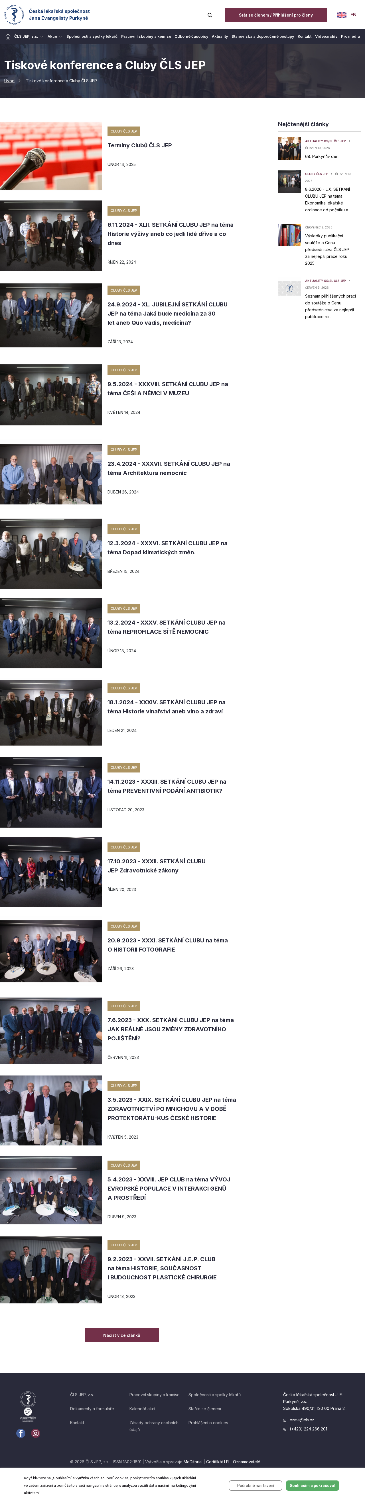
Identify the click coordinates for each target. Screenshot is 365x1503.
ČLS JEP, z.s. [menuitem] (26, 36)
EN (352, 14)
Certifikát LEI (217, 1461)
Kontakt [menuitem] (304, 36)
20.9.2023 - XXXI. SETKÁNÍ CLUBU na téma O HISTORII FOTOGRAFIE (168, 945)
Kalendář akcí (142, 1408)
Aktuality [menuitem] (220, 36)
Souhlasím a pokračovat (313, 1485)
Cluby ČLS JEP (124, 131)
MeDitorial (193, 1461)
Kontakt (77, 1422)
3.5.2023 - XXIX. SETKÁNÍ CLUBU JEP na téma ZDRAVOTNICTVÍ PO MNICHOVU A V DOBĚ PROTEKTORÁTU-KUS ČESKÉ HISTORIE (172, 1108)
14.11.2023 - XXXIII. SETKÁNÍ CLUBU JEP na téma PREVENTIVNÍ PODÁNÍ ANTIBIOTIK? (167, 786)
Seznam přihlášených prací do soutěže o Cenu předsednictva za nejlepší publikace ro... (330, 306)
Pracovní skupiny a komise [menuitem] (146, 36)
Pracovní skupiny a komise (154, 1394)
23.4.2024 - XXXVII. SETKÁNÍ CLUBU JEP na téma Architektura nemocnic (169, 468)
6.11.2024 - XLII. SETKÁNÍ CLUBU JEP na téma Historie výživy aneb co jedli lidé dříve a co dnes (171, 233)
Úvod (9, 80)
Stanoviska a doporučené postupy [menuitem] (263, 36)
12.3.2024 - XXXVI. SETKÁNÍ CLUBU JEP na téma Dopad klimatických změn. (168, 548)
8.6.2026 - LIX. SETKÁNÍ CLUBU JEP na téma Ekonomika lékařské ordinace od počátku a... (328, 199)
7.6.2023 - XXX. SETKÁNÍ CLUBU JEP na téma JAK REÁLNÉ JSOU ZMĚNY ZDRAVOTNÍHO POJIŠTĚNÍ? (171, 1029)
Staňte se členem (204, 1408)
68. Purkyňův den (321, 156)
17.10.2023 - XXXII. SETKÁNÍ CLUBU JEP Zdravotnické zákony (157, 866)
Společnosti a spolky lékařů (214, 1394)
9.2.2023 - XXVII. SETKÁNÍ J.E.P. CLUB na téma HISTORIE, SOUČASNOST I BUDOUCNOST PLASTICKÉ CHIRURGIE (162, 1268)
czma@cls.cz (301, 1419)
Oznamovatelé (246, 1461)
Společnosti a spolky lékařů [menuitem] (91, 36)
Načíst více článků (121, 1335)
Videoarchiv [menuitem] (326, 36)
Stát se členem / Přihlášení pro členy (276, 15)
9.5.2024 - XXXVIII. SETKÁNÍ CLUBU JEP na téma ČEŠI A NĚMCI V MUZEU (168, 389)
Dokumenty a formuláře (92, 1408)
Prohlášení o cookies (208, 1422)
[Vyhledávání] (209, 14)
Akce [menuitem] (52, 36)
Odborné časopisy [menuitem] (191, 36)
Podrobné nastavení (255, 1485)
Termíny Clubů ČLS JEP (140, 145)
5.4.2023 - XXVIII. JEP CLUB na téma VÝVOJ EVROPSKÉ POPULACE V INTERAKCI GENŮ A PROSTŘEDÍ (169, 1188)
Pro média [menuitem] (350, 36)
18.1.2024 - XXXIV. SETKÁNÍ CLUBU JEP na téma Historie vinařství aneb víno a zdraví (167, 707)
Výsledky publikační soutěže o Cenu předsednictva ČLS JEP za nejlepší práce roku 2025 (327, 249)
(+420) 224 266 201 (308, 1428)
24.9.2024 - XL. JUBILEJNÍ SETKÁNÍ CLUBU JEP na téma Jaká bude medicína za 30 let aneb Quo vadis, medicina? (168, 313)
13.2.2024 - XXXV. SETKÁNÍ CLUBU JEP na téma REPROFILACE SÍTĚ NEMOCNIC (167, 627)
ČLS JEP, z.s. (82, 1394)
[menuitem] (8, 36)
